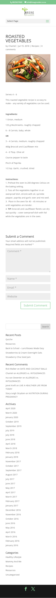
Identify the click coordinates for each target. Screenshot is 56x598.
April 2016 (10, 532)
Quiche (9, 339)
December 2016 (13, 510)
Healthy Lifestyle (13, 557)
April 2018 (10, 443)
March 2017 (11, 496)
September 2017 (13, 470)
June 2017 (10, 483)
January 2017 (12, 505)
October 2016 (12, 518)
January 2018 (12, 457)
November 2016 (13, 514)
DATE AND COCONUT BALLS (33, 368)
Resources (11, 343)
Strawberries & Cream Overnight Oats (24, 352)
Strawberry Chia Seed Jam (18, 357)
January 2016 (12, 545)
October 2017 (12, 465)
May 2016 (10, 527)
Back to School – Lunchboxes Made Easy (25, 348)
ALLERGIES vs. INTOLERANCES (31, 373)
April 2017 (10, 492)
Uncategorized (13, 574)
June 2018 (10, 439)
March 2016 (11, 536)
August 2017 (12, 474)
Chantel (12, 46)
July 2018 (10, 435)
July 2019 (10, 430)
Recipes (35, 46)
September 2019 (13, 426)
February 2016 (12, 540)
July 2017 (10, 479)
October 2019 (12, 421)
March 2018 (11, 448)
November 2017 (13, 461)
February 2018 (12, 452)
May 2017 (10, 488)
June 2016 (10, 523)
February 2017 (12, 501)
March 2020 (11, 412)
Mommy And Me (13, 561)
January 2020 (12, 417)
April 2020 (10, 408)
